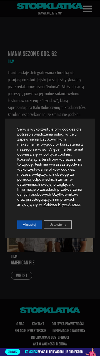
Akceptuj (29, 224)
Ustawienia (57, 224)
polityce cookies (57, 154)
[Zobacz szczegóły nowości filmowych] (50, 352)
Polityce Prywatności (61, 204)
